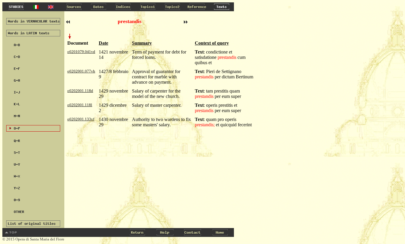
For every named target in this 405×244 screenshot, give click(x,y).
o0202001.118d (80, 90)
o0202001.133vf (80, 119)
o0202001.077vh (81, 71)
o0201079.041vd (81, 51)
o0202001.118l (79, 105)
